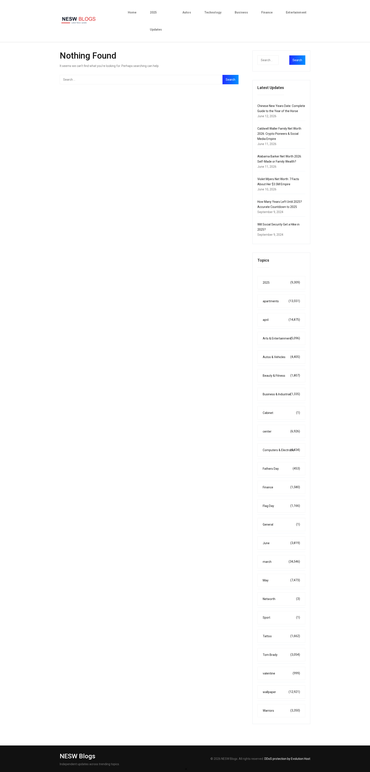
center (281, 431)
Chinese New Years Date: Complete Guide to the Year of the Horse (281, 108)
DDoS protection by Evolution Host (287, 758)
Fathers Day (281, 468)
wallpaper (281, 692)
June (281, 543)
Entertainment (296, 12)
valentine (281, 673)
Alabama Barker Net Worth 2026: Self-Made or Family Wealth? (279, 159)
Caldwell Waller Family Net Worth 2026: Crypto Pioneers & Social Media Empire (279, 134)
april (281, 320)
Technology (212, 12)
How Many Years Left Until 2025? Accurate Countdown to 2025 (279, 204)
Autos (186, 12)
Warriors (281, 710)
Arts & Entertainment (281, 338)
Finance (267, 12)
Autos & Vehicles (281, 357)
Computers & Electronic (281, 450)
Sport (281, 617)
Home (132, 12)
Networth (281, 599)
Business (241, 12)
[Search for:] (149, 79)
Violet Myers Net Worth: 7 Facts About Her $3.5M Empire (278, 181)
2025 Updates (156, 21)
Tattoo (281, 636)
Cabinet (281, 413)
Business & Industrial (281, 394)
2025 (281, 282)
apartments (281, 301)
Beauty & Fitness (281, 375)
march (281, 561)
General (281, 524)
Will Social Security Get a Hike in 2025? (278, 227)
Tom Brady (281, 654)
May (281, 580)
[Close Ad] (186, 768)
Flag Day (281, 506)
